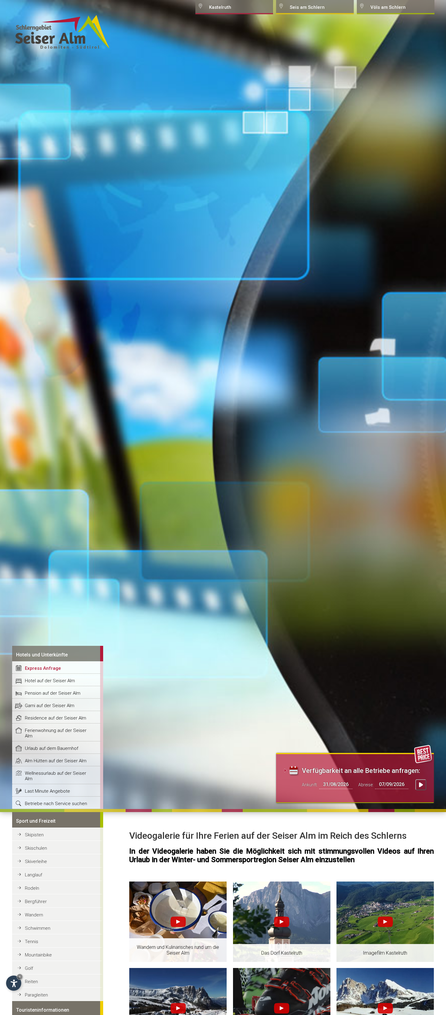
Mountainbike (38, 955)
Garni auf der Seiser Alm (49, 705)
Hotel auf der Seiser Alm (50, 680)
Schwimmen (37, 928)
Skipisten (34, 835)
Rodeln (32, 888)
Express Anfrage (43, 668)
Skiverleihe (36, 861)
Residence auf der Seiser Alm (55, 718)
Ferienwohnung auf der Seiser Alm (55, 733)
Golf (29, 968)
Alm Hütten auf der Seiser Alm (55, 761)
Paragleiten (36, 995)
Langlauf (33, 875)
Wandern (34, 915)
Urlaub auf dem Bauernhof (51, 748)
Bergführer (36, 901)
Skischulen (36, 848)
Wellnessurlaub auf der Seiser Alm (55, 776)
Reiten (31, 981)
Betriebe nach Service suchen (56, 803)
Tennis (31, 941)
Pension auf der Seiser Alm (52, 693)
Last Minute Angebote (47, 791)
